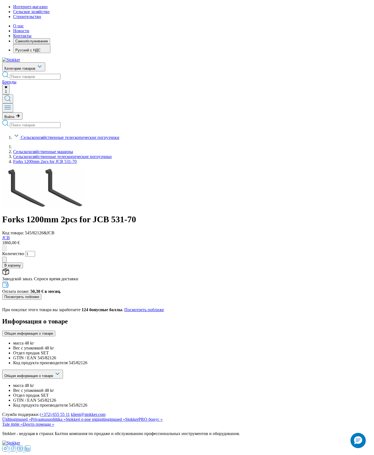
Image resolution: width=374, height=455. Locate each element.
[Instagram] (6, 450)
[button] (358, 440)
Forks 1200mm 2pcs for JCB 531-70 (45, 161)
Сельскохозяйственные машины (43, 151)
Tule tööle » (12, 424)
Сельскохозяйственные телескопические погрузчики (70, 137)
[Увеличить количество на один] (4, 259)
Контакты (22, 35)
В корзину (12, 265)
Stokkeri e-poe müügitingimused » (95, 419)
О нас (18, 26)
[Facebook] (13, 450)
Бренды (9, 82)
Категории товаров (20, 68)
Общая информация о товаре (28, 333)
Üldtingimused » (16, 419)
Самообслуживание (31, 41)
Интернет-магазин (30, 6)
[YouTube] (20, 450)
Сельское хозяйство (31, 11)
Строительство (27, 16)
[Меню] (7, 107)
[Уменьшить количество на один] (4, 248)
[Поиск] (7, 98)
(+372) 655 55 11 (55, 414)
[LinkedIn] (27, 450)
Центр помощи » (38, 424)
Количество (13, 253)
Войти (9, 117)
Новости (21, 30)
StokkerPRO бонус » (144, 419)
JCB (6, 237)
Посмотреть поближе (21, 297)
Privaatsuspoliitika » (48, 419)
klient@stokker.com (88, 414)
